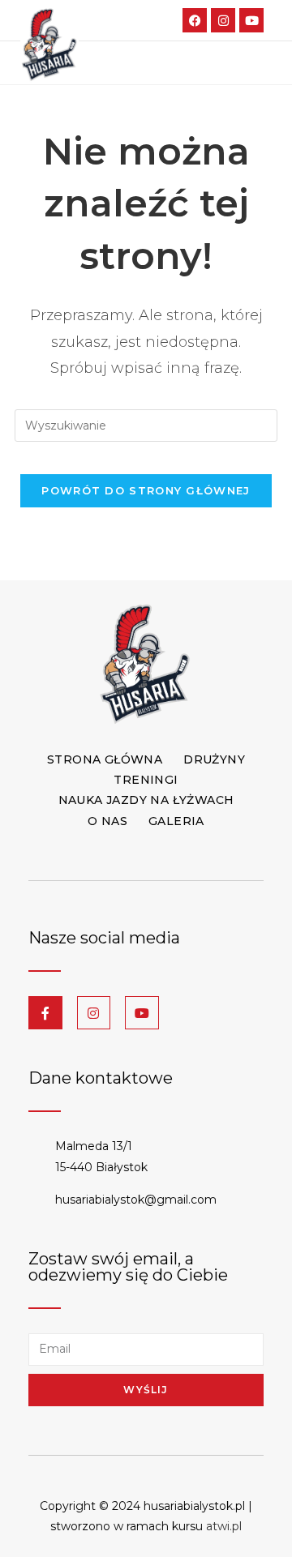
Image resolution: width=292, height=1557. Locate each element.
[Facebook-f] (45, 1013)
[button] (252, 62)
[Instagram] (223, 20)
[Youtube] (251, 20)
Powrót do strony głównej (145, 490)
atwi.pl (224, 1526)
